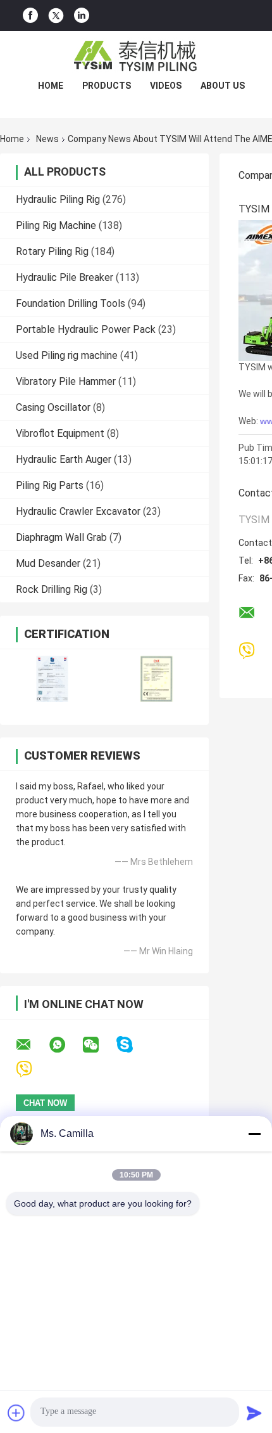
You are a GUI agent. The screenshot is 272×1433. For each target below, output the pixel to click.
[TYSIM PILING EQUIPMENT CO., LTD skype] (132, 1044)
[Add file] (16, 1413)
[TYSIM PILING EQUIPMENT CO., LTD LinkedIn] (81, 15)
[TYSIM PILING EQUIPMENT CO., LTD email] (31, 1045)
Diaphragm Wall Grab (61, 537)
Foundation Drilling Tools (70, 303)
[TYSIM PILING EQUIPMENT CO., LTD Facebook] (30, 15)
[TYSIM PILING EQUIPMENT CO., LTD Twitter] (56, 16)
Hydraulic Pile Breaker (64, 277)
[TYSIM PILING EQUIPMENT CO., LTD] (136, 56)
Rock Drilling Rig (51, 589)
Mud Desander (48, 563)
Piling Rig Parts (49, 485)
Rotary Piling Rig (52, 251)
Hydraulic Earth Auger (63, 459)
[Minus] (254, 1133)
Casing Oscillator (53, 407)
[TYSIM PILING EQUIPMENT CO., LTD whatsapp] (65, 1045)
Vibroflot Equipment (60, 433)
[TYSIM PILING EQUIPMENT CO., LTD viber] (32, 1069)
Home (50, 86)
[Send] (254, 1413)
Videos (166, 86)
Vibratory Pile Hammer (66, 381)
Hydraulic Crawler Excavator (78, 511)
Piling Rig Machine (56, 225)
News (47, 139)
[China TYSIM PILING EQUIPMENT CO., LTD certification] (52, 679)
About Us (223, 86)
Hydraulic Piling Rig (58, 199)
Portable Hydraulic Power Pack (86, 329)
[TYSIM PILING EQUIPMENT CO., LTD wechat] (98, 1045)
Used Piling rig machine (67, 355)
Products (106, 86)
